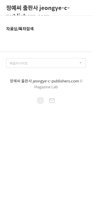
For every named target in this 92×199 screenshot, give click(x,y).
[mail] (52, 101)
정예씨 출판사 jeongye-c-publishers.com (38, 9)
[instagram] (40, 101)
